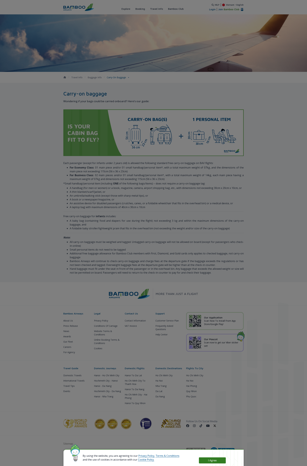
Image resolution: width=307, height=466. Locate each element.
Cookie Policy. (146, 459)
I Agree (212, 460)
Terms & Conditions (167, 456)
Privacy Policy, (146, 456)
